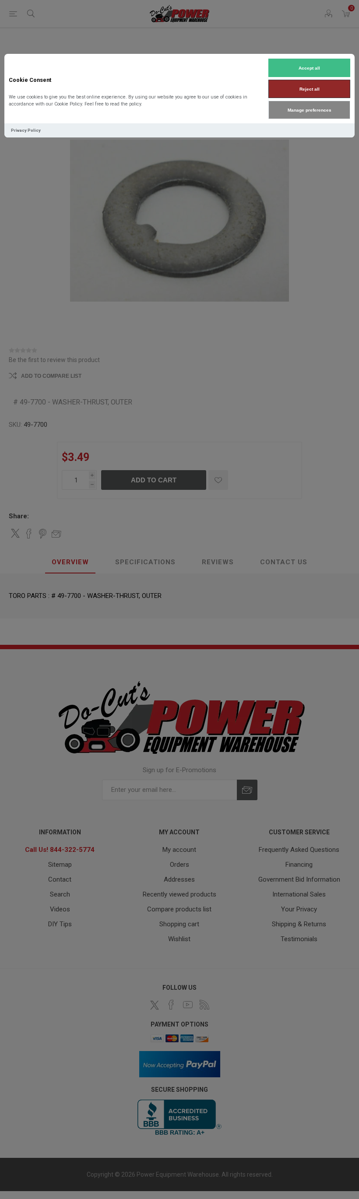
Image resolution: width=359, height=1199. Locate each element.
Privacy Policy (26, 130)
